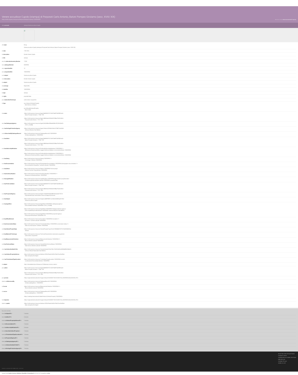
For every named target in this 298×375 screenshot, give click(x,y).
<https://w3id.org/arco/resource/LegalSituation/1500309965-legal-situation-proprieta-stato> (46, 179)
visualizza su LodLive (282, 355)
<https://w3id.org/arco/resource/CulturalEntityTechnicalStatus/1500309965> (43, 245)
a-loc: (10, 249)
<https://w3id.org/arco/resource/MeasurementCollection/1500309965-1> (42, 239)
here (49, 373)
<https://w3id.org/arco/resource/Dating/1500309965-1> (38, 159)
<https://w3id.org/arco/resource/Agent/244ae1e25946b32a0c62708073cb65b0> (44, 129)
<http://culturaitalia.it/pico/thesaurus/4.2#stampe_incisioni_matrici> (40, 264)
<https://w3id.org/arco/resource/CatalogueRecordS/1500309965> (40, 134)
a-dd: (8, 219)
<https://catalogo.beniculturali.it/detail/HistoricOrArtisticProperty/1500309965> (43, 296)
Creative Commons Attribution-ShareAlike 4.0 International (21, 373)
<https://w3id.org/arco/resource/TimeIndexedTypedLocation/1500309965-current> (44, 260)
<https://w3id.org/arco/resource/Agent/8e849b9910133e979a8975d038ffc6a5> (43, 114)
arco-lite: (11, 61)
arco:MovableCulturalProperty (31, 109)
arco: (8, 64)
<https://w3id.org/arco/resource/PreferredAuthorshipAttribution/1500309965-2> (47, 154)
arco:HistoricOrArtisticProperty (31, 104)
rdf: (4, 103)
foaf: (5, 300)
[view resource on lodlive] (295, 10)
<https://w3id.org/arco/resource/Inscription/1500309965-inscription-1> (41, 219)
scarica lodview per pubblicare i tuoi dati (12, 368)
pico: (9, 99)
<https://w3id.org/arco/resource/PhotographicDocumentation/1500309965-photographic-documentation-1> (51, 164)
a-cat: (11, 133)
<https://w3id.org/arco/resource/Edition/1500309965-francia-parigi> (41, 169)
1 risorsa (26, 313)
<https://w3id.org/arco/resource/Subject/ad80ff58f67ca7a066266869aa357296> (44, 199)
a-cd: (5, 75)
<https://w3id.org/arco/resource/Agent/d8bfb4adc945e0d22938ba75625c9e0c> (44, 119)
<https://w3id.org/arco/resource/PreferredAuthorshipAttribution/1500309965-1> (47, 149)
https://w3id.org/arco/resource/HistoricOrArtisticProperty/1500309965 (21, 19)
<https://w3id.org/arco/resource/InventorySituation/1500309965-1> (40, 174)
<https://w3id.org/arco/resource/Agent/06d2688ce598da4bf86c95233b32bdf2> (44, 124)
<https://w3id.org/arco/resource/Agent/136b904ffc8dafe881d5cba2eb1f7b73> (43, 194)
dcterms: (8, 281)
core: (6, 78)
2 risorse (26, 317)
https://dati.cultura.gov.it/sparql (288, 353)
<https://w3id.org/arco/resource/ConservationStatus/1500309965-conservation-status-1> (46, 224)
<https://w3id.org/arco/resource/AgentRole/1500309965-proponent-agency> (43, 214)
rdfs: (5, 25)
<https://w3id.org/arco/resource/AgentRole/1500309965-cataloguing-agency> (43, 204)
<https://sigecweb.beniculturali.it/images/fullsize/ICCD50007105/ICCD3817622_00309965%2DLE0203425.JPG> (51, 277)
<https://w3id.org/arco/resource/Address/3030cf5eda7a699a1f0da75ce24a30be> (44, 255)
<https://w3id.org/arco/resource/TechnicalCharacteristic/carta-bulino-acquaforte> (44, 234)
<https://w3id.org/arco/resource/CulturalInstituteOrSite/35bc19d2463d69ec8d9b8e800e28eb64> (47, 250)
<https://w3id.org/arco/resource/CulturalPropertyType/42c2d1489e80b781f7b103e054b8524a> (47, 229)
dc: (4, 50)
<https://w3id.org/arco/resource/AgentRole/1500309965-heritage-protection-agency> (45, 209)
